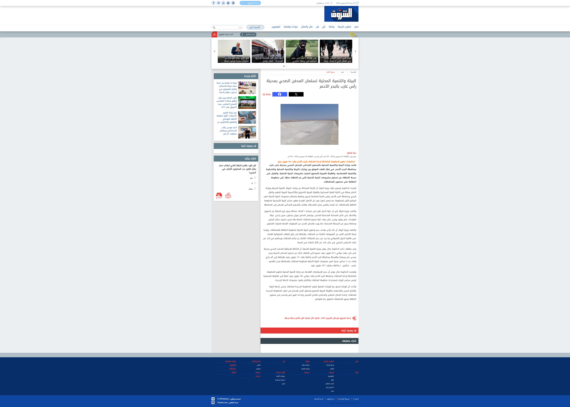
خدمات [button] (258, 376)
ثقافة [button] (234, 372)
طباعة (268, 94)
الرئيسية (353, 72)
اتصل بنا (355, 399)
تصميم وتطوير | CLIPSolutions (229, 399)
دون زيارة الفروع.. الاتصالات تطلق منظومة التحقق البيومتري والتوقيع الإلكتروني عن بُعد (227, 119)
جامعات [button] (306, 372)
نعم (251, 178)
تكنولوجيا (331, 376)
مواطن (258, 368)
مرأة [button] (356, 372)
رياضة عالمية (305, 368)
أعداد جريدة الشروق (226, 34)
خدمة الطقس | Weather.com (227, 403)
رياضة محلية (305, 365)
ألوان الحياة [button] (280, 372)
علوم (332, 379)
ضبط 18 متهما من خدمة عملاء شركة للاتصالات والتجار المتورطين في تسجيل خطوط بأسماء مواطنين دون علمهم (227, 89)
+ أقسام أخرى (255, 27)
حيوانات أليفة (280, 376)
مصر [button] (356, 26)
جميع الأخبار (330, 72)
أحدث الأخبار (250, 34)
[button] (262, 34)
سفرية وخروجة (280, 379)
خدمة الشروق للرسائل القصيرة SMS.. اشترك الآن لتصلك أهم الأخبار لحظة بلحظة (318, 318)
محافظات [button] (232, 368)
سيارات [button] (258, 372)
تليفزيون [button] (276, 26)
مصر (342, 72)
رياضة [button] (332, 26)
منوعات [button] (331, 372)
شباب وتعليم (330, 383)
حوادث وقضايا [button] (291, 26)
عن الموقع (330, 399)
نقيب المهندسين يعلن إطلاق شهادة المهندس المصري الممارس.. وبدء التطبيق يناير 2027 (226, 102)
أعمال (259, 365)
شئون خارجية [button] (344, 26)
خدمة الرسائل (319, 399)
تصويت (228, 197)
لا (252, 183)
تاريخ (283, 383)
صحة (332, 391)
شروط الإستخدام (343, 399)
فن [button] (317, 26)
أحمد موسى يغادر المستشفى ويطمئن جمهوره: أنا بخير (228, 131)
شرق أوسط (330, 365)
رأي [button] (324, 26)
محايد (251, 189)
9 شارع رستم (330, 387)
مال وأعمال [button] (307, 26)
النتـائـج (219, 197)
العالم (332, 368)
